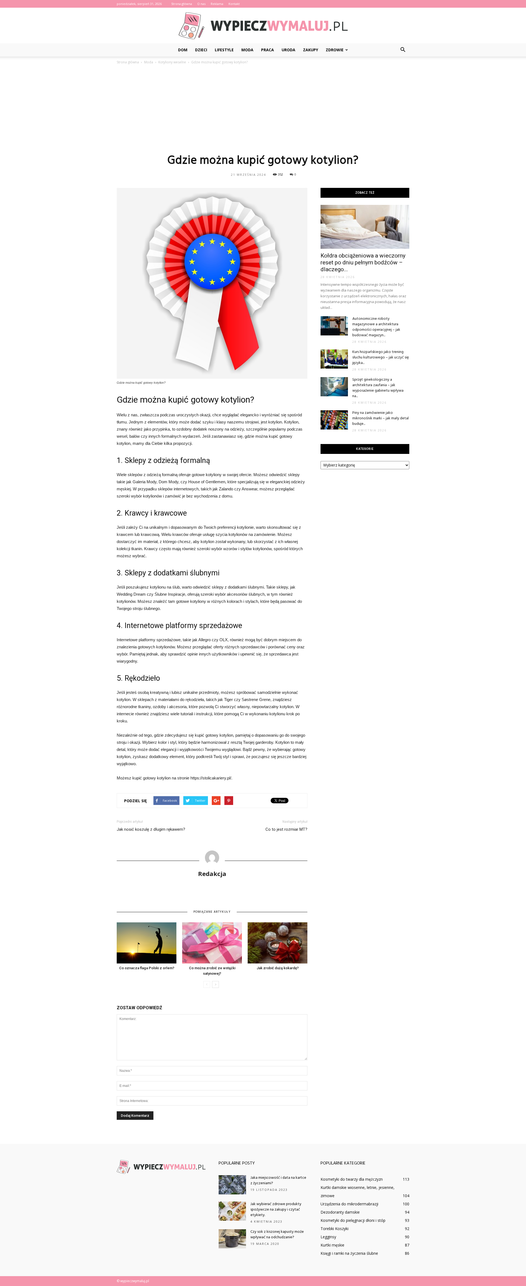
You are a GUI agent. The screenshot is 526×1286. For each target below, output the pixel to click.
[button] (402, 49)
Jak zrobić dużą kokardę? (278, 968)
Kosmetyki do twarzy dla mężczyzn (352, 1179)
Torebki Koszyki (334, 1228)
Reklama (217, 4)
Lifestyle (224, 49)
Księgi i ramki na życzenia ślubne (349, 1253)
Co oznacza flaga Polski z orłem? (146, 968)
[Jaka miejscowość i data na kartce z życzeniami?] (232, 1184)
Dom (182, 49)
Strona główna (181, 4)
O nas (201, 4)
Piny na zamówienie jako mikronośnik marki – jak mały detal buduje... (380, 418)
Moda (247, 49)
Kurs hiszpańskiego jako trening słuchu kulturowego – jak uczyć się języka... (380, 357)
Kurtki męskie (332, 1245)
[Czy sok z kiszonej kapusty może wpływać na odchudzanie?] (232, 1238)
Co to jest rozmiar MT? (286, 829)
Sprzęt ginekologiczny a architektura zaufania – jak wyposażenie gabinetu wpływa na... (378, 388)
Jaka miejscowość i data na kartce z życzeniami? (278, 1180)
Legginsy (328, 1236)
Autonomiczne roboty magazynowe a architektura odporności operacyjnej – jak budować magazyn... (376, 327)
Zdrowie (335, 49)
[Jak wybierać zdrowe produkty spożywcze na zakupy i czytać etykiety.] (232, 1211)
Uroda (288, 49)
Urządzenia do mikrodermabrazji (349, 1203)
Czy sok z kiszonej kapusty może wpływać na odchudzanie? (277, 1234)
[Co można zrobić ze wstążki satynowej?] (212, 942)
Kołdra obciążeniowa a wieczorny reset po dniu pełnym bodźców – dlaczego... (363, 262)
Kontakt (234, 4)
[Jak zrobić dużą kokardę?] (277, 942)
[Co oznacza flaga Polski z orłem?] (146, 942)
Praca (267, 49)
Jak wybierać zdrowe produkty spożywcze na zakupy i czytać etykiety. (275, 1209)
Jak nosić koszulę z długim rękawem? (151, 829)
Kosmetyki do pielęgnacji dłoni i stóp (353, 1220)
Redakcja (212, 873)
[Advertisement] (263, 108)
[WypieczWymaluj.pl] (263, 25)
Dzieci (201, 49)
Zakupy (310, 49)
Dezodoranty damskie (340, 1212)
